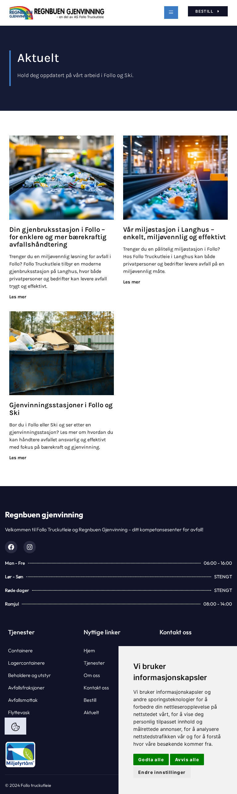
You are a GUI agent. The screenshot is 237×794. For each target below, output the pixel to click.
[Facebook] (11, 547)
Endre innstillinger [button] (162, 772)
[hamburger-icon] (171, 12)
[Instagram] (29, 547)
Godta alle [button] (151, 759)
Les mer (17, 297)
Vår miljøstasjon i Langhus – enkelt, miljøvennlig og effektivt (174, 233)
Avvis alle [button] (187, 759)
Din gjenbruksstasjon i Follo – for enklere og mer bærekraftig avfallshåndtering (57, 237)
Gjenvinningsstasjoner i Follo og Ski (61, 408)
